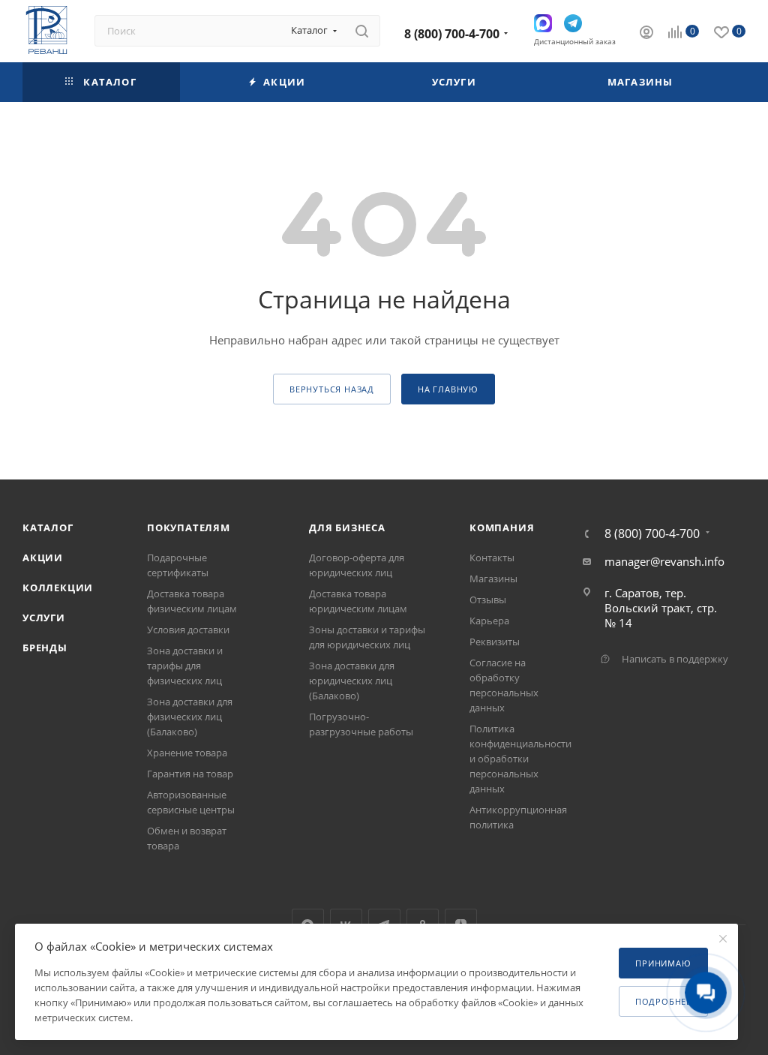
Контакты (492, 557)
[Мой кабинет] (646, 34)
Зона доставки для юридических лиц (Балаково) (351, 680)
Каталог (48, 527)
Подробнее (663, 1001)
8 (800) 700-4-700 (452, 34)
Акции (42, 557)
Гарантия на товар (190, 773)
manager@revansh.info (664, 561)
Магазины (494, 578)
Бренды (45, 647)
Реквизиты (495, 641)
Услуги (43, 617)
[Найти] (362, 31)
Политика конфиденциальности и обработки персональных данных (521, 758)
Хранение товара (187, 752)
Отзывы (488, 599)
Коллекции (57, 587)
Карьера (489, 620)
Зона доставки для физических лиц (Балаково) (189, 716)
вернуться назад (332, 389)
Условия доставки (188, 629)
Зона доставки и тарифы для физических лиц (185, 665)
